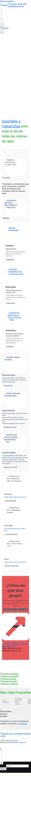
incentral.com (22, 742)
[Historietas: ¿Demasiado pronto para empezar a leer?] (16, 271)
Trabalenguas (9, 21)
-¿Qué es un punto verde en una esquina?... (15, 562)
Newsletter (6, 702)
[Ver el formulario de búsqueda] (1, 24)
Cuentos (7, 16)
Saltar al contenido (7, 1)
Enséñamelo (10, 259)
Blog (4, 700)
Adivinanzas (8, 9)
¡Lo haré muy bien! (11, 534)
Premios (17, 704)
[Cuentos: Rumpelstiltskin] (16, 229)
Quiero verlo (10, 303)
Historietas (8, 18)
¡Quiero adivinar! (10, 500)
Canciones (8, 11)
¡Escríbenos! (22, 723)
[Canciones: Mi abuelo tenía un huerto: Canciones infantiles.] (16, 316)
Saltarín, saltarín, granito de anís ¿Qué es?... (15, 497)
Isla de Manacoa (13, 740)
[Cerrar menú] (0, 749)
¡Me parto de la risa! (12, 565)
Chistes (7, 14)
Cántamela (9, 346)
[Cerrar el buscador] (1, 763)
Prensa (17, 702)
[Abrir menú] (2, 31)
